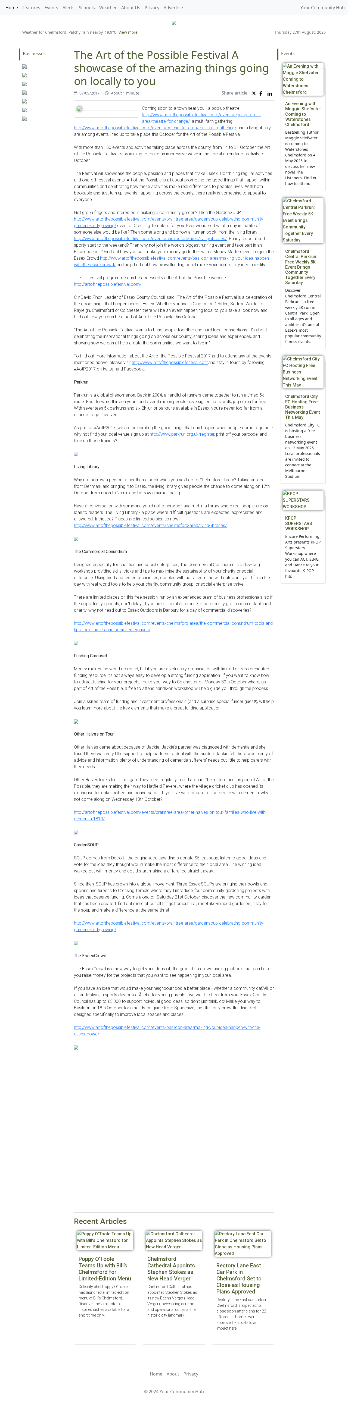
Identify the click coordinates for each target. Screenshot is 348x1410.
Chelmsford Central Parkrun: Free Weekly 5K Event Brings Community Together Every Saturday (301, 267)
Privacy (152, 8)
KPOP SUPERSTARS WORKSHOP (298, 523)
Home (11, 8)
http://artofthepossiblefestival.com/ (107, 284)
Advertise (173, 8)
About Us (130, 8)
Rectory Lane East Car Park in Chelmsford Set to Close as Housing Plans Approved (239, 1278)
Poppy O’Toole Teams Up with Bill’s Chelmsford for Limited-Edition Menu (105, 1269)
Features (31, 8)
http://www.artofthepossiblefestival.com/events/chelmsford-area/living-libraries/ (150, 238)
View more (128, 32)
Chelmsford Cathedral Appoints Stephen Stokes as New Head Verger (171, 1269)
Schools (87, 8)
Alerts (68, 8)
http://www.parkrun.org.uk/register (182, 434)
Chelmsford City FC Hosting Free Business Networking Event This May (302, 407)
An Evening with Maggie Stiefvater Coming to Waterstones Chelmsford (303, 114)
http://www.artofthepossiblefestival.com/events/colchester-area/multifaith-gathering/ (155, 127)
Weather (108, 8)
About (173, 1374)
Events (51, 8)
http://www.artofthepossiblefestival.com (170, 362)
